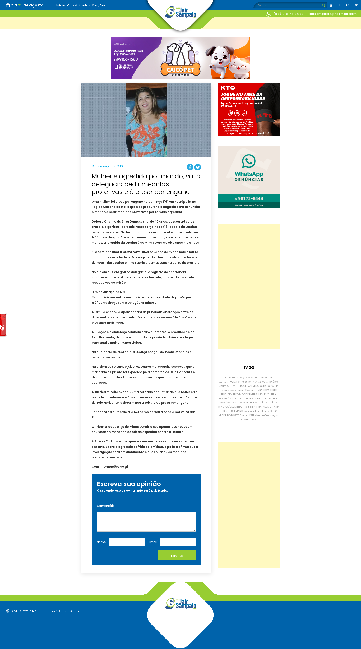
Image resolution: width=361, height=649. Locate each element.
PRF (256, 406)
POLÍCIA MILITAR (234, 406)
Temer (243, 415)
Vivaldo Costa (263, 415)
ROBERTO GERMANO (231, 411)
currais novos (229, 390)
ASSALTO (253, 377)
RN (278, 406)
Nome (102, 542)
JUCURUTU (264, 394)
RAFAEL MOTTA (267, 406)
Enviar (177, 556)
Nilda (241, 398)
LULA (274, 394)
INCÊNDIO (226, 394)
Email (153, 542)
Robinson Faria (252, 411)
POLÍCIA (262, 402)
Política (248, 406)
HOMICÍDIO (270, 390)
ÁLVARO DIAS (248, 419)
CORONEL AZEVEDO (247, 386)
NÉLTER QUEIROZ (254, 398)
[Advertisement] (249, 286)
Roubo (265, 411)
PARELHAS (237, 402)
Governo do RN (254, 390)
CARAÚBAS (272, 381)
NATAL (233, 398)
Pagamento (271, 398)
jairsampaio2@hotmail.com (333, 14)
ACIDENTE (230, 377)
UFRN (251, 415)
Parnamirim (250, 402)
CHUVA (231, 386)
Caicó (261, 381)
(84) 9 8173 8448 (288, 14)
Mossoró (224, 398)
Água (275, 415)
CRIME (263, 386)
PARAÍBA (225, 402)
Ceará (222, 386)
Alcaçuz (242, 377)
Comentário (106, 506)
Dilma (241, 390)
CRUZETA (273, 386)
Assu (245, 381)
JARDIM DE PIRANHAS (245, 394)
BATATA (252, 381)
